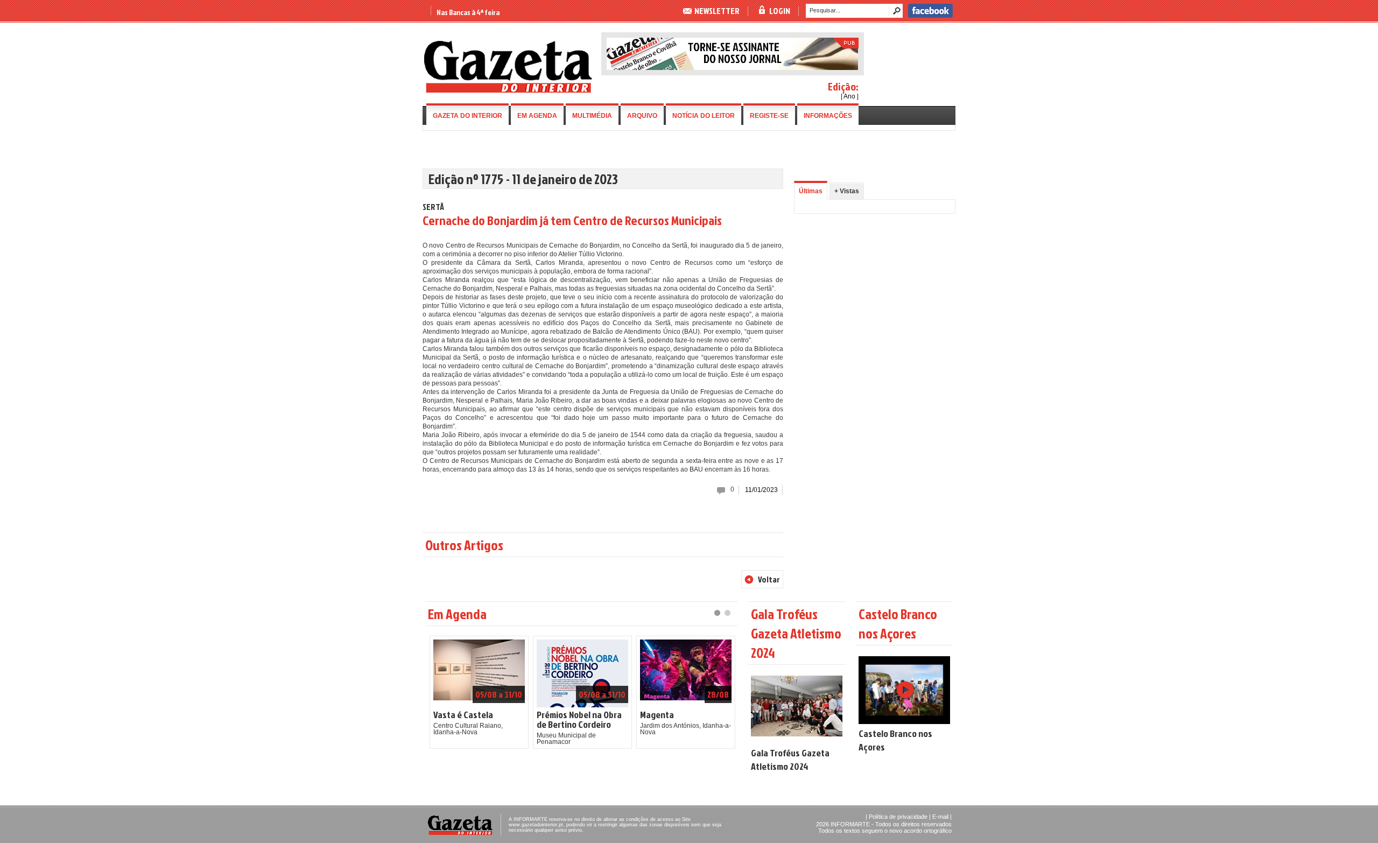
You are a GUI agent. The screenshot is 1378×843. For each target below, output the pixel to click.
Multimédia (592, 116)
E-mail (940, 816)
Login (779, 11)
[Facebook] (930, 15)
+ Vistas (846, 191)
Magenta (657, 715)
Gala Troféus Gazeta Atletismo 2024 (790, 759)
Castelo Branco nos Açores (895, 740)
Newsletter (717, 11)
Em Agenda (537, 116)
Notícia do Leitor (703, 116)
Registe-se (769, 116)
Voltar (769, 579)
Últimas (810, 191)
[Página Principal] (508, 90)
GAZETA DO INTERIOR (467, 116)
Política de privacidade (898, 816)
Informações (828, 116)
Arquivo (642, 116)
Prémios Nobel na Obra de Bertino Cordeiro (579, 719)
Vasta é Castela (463, 715)
